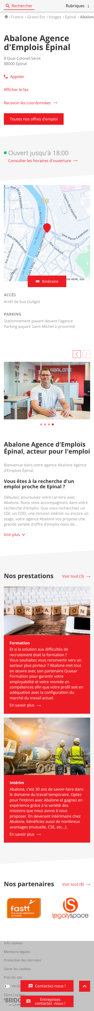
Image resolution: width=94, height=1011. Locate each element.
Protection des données (22, 960)
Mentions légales (17, 952)
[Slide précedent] (77, 354)
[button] (78, 5)
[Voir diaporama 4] (53, 424)
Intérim (17, 782)
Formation (20, 643)
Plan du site (13, 977)
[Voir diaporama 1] (41, 424)
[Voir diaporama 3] (49, 424)
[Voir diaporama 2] (45, 424)
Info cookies (13, 943)
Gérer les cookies (17, 969)
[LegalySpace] (70, 908)
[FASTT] (23, 908)
